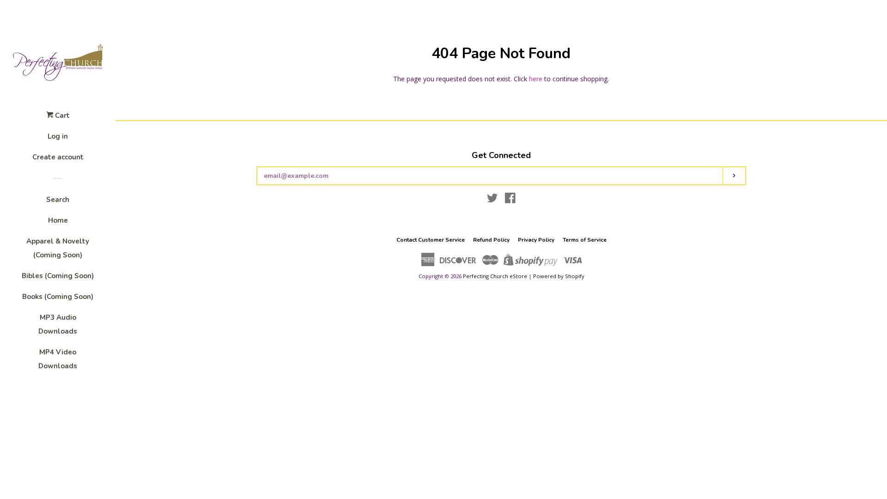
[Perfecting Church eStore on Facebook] (510, 199)
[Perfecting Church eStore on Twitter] (492, 199)
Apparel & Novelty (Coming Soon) (57, 248)
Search (57, 199)
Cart (61, 115)
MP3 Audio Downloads (57, 324)
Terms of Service (585, 239)
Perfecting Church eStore (495, 276)
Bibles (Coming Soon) (58, 275)
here (535, 78)
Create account (58, 157)
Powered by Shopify (558, 276)
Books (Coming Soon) (57, 296)
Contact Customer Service (430, 239)
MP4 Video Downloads (57, 359)
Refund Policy (491, 239)
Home (58, 220)
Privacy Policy (536, 239)
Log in (58, 136)
